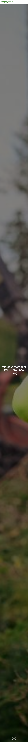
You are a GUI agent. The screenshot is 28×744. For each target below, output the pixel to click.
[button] (26, 2)
